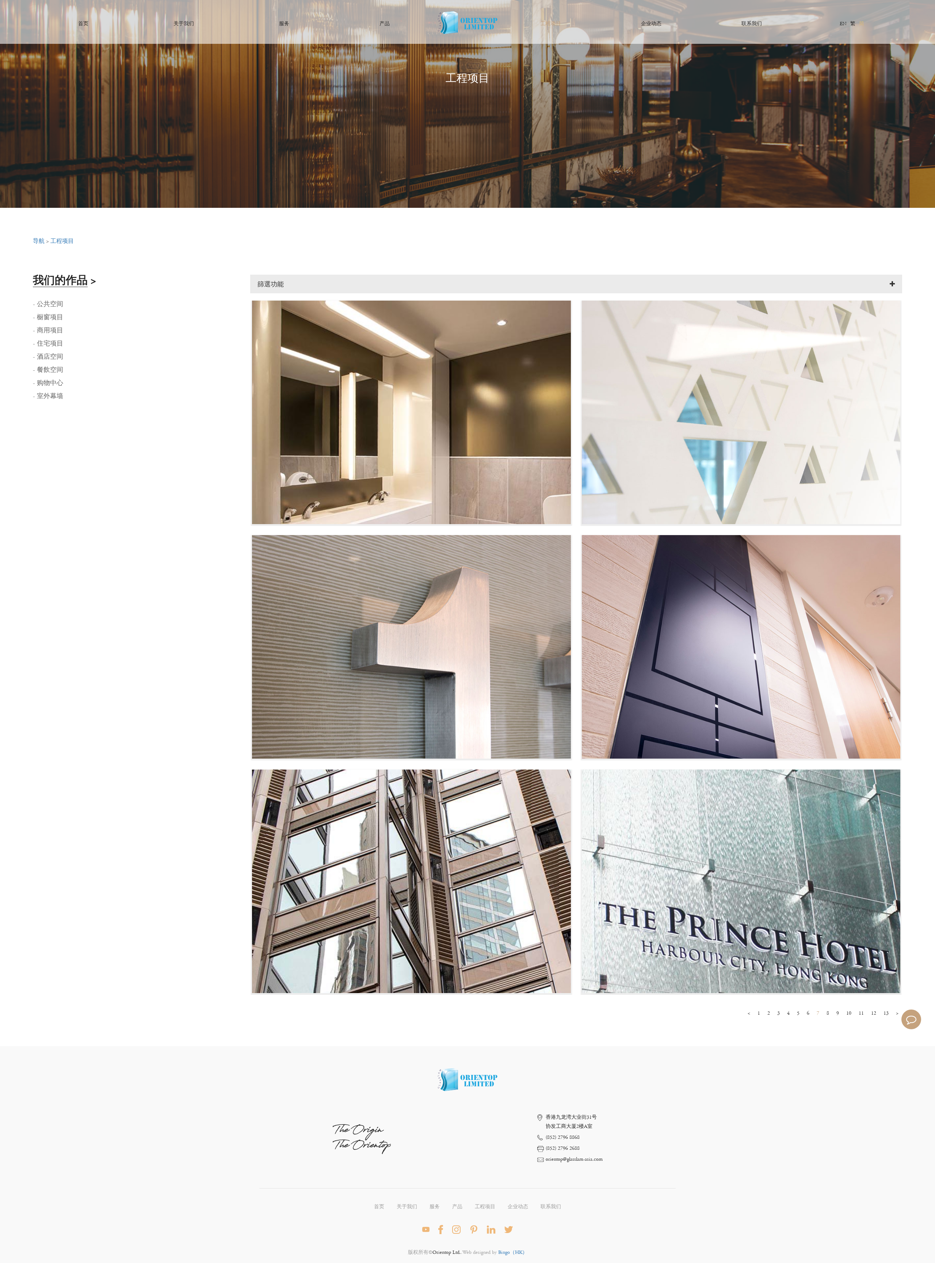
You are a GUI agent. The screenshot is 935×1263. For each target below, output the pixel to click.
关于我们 (183, 24)
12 (873, 1013)
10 (848, 1013)
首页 (83, 24)
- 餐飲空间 (48, 370)
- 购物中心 (48, 383)
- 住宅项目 (48, 343)
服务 (284, 24)
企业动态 (651, 24)
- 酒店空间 (48, 356)
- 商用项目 (48, 330)
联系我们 (751, 24)
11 (861, 1013)
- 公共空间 (48, 304)
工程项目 (551, 24)
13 (886, 1013)
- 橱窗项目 (48, 317)
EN (843, 24)
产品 (384, 24)
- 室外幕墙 (48, 396)
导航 (39, 241)
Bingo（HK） (512, 1252)
